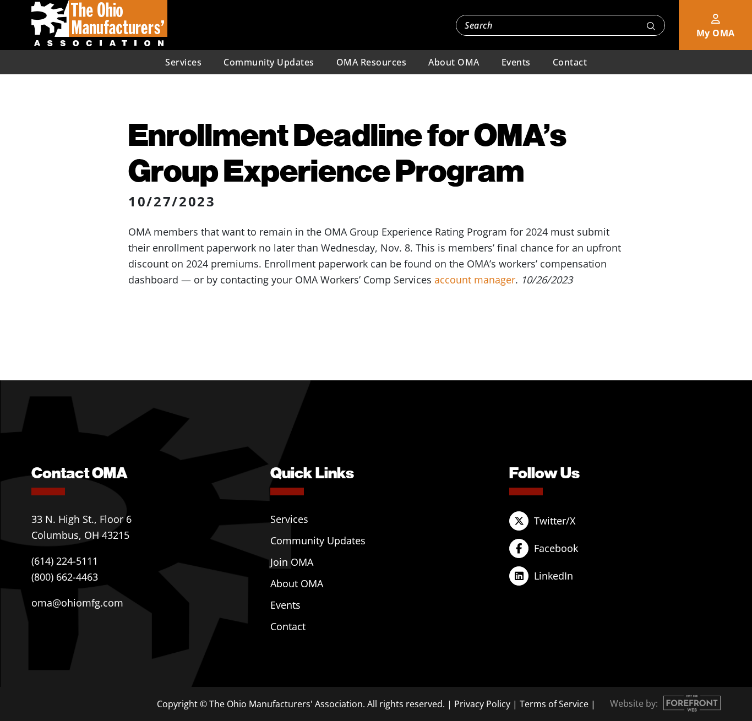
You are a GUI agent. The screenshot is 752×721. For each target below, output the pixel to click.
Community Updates (269, 62)
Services (183, 62)
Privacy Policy (482, 704)
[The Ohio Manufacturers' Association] (99, 23)
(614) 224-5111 (64, 560)
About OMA (453, 62)
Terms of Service (554, 704)
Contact (570, 62)
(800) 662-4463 (64, 576)
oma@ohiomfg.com (77, 602)
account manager (474, 279)
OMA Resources (371, 62)
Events (516, 62)
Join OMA (291, 562)
